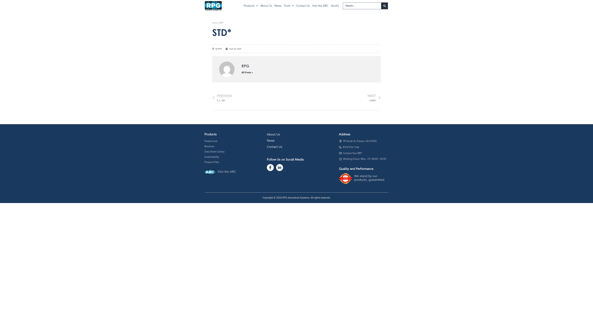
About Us (266, 5)
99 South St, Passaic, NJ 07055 (360, 141)
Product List (210, 141)
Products (249, 5)
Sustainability (211, 157)
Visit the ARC (320, 5)
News (277, 5)
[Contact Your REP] (340, 153)
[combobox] (362, 5)
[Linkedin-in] (279, 167)
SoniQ (335, 5)
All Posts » (247, 72)
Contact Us (303, 5)
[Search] (384, 5)
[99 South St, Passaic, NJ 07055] (340, 141)
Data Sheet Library (214, 152)
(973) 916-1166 (351, 147)
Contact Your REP (352, 153)
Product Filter (211, 162)
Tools (287, 5)
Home (214, 23)
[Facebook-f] (270, 167)
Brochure (209, 146)
